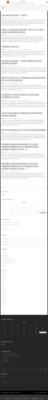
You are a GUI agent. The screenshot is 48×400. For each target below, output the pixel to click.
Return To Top (24, 395)
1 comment (27, 100)
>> (42, 202)
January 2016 (4, 292)
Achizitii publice (10, 132)
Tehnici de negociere (5, 228)
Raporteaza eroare (35, 398)
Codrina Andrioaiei (5, 238)
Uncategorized (10, 66)
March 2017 (4, 284)
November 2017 (4, 272)
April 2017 (3, 282)
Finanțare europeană (11, 18)
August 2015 (4, 301)
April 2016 (3, 288)
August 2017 (4, 278)
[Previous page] (18, 184)
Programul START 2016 (10, 47)
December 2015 (4, 294)
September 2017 (4, 276)
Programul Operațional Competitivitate (8, 261)
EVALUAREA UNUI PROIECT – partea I (14, 16)
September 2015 (4, 300)
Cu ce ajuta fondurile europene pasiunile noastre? (10, 222)
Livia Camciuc (4, 241)
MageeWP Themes (17, 392)
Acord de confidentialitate (17, 398)
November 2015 (4, 296)
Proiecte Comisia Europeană (7, 263)
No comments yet (20, 18)
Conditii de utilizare (26, 398)
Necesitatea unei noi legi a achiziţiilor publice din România (24, 130)
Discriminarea (4, 226)
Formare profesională (5, 257)
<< (5, 202)
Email (3, 376)
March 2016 (4, 290)
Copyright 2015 (8, 398)
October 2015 (4, 298)
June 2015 (3, 305)
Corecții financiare (10, 118)
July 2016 (3, 286)
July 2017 (3, 280)
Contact (41, 398)
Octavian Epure (5, 244)
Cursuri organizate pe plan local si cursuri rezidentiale (11, 224)
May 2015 (3, 307)
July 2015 (3, 303)
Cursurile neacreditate (5, 229)
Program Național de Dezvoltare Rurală (15, 49)
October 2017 (4, 274)
